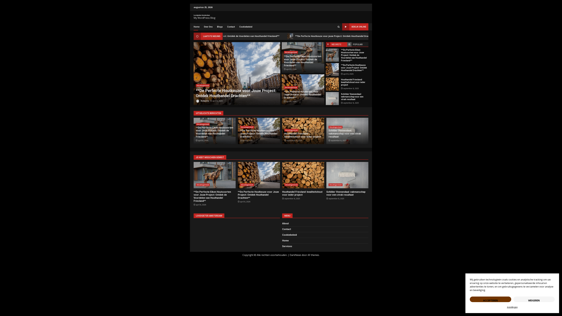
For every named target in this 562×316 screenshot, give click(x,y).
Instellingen (512, 307)
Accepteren (490, 300)
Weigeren (534, 300)
